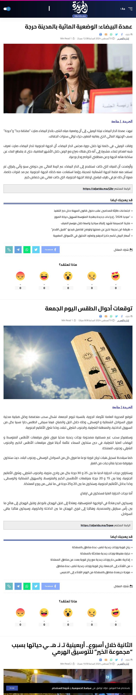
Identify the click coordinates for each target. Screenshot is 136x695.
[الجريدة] (68, 9)
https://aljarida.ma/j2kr (98, 188)
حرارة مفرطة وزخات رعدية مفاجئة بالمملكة (105, 553)
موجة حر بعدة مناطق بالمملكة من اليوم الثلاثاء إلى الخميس (95, 572)
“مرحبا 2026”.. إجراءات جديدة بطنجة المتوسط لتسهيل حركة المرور (92, 216)
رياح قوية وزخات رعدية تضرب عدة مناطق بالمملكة (101, 547)
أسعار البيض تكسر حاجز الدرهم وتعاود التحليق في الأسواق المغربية (91, 235)
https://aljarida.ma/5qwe (97, 525)
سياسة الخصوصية (81, 688)
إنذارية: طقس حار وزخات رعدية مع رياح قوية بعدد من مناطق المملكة (90, 559)
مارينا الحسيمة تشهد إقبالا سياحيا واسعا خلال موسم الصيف (95, 223)
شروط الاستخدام (60, 688)
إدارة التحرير (123, 38)
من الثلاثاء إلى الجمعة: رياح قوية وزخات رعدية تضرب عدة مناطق (93, 566)
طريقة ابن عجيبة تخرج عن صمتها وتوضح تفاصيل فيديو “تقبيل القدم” (90, 229)
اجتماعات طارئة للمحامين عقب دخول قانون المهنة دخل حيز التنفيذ (92, 210)
